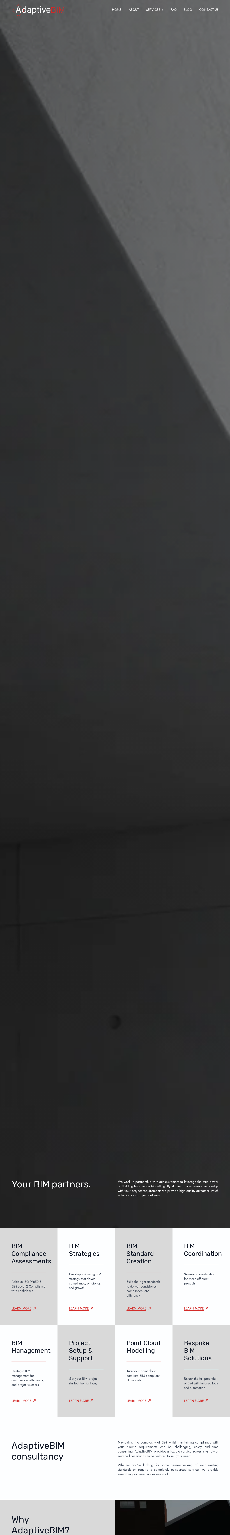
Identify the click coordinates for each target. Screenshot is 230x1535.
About (134, 9)
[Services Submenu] (162, 10)
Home (116, 9)
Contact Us (208, 9)
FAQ (174, 9)
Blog (188, 9)
